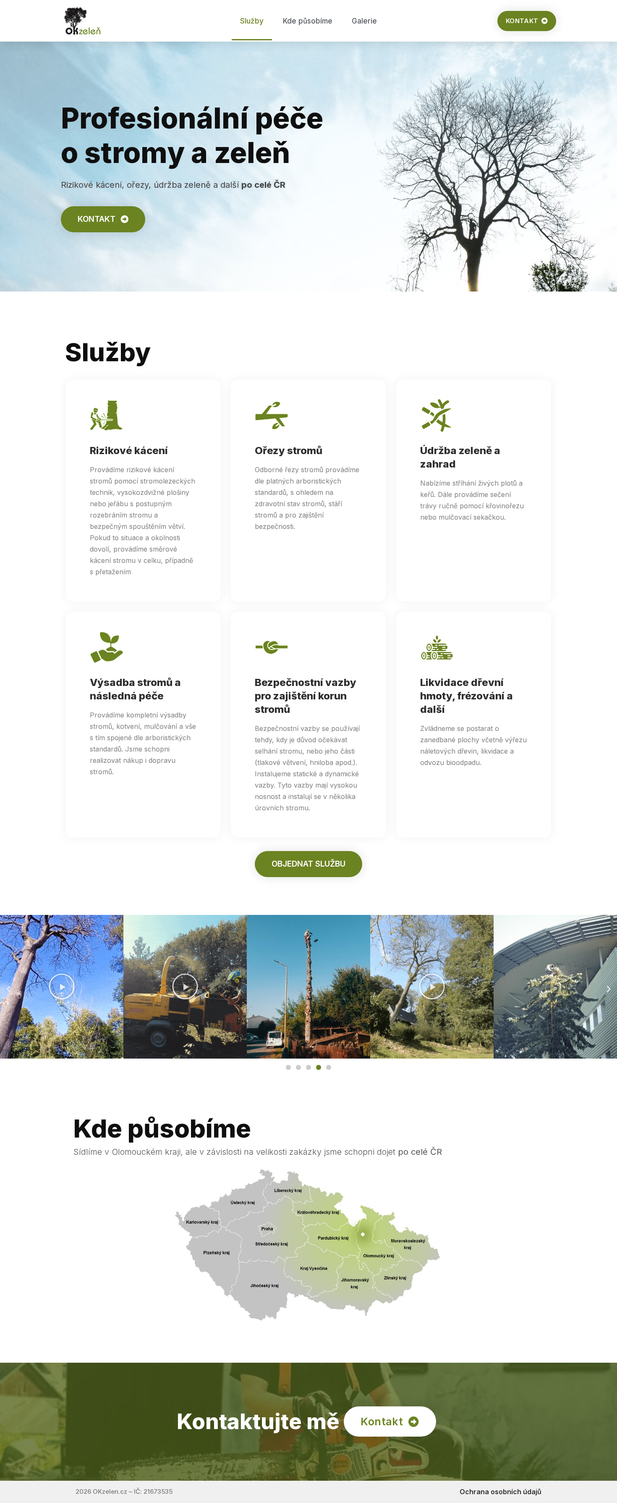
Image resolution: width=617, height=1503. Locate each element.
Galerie (364, 21)
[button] (8, 989)
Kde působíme (307, 21)
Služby (252, 21)
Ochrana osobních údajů (500, 1491)
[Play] (61, 987)
